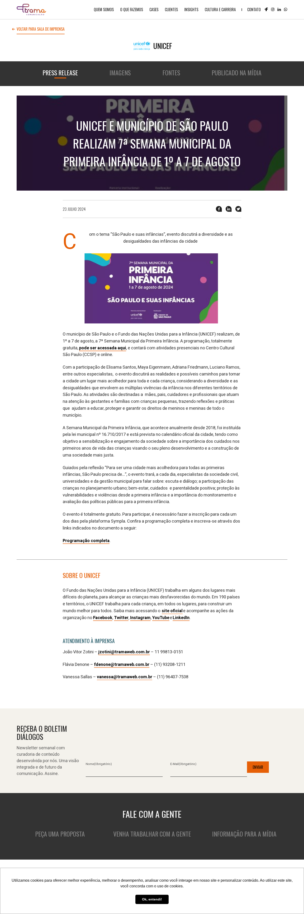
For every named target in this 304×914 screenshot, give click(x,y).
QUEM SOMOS (104, 9)
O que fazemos (131, 9)
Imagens (120, 72)
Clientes (171, 9)
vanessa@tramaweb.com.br (124, 677)
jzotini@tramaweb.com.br (124, 652)
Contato (254, 9)
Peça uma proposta (60, 833)
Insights (191, 9)
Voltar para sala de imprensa (41, 29)
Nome (99, 763)
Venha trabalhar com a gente (152, 833)
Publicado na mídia (236, 72)
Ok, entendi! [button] (152, 899)
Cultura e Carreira (220, 9)
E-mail (183, 763)
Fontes (171, 72)
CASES (153, 9)
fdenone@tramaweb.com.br (121, 664)
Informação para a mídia (244, 833)
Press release (60, 72)
